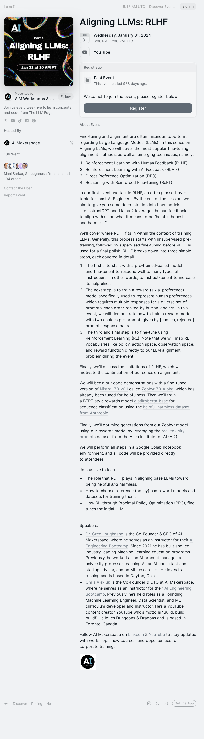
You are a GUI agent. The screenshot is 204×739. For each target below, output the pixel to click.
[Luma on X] (157, 703)
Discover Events (162, 6)
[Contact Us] (166, 703)
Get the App (184, 703)
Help (50, 703)
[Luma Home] (9, 6)
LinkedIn (136, 634)
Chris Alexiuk (98, 582)
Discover (20, 703)
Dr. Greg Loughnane (104, 533)
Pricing (36, 703)
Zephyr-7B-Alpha (157, 388)
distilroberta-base (151, 400)
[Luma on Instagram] (149, 703)
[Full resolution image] (138, 662)
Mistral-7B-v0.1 (114, 388)
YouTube (157, 634)
